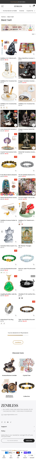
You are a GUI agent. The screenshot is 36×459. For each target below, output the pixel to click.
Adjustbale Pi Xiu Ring (6, 319)
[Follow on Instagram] (4, 422)
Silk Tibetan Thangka (24, 246)
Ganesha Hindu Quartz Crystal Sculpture (12, 246)
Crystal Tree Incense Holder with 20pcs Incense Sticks (16, 152)
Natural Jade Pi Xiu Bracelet (26, 268)
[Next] (34, 11)
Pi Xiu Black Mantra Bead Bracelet (10, 175)
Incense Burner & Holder (10, 11)
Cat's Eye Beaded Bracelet (8, 268)
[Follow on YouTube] (7, 422)
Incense (21, 11)
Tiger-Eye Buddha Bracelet (26, 319)
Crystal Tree (30, 11)
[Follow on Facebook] (2, 422)
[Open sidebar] (2, 232)
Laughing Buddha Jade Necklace (10, 294)
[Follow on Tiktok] (10, 422)
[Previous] (1, 11)
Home (3, 17)
